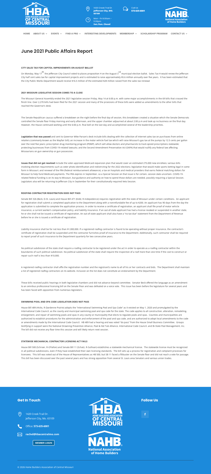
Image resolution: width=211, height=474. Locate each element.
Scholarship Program (154, 33)
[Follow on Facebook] (145, 414)
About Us (38, 33)
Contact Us (178, 33)
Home (26, 33)
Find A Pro (71, 33)
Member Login (43, 442)
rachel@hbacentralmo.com (42, 434)
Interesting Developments (100, 33)
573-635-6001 (138, 10)
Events (55, 33)
